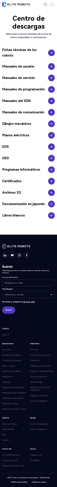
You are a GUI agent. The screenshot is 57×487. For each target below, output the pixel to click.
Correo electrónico (10, 277)
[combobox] (28, 294)
